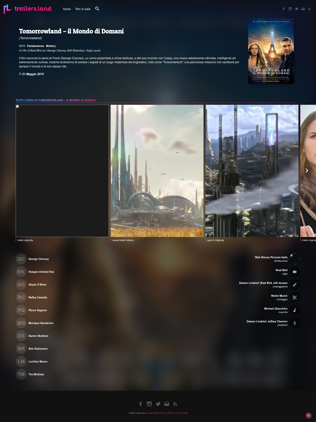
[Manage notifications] (308, 415)
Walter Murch (279, 295)
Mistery (51, 46)
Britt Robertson (38, 348)
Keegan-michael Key (41, 271)
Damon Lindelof (249, 283)
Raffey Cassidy (38, 297)
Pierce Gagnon (38, 310)
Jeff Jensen (280, 283)
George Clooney (39, 259)
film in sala (83, 9)
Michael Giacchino (275, 308)
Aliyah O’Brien (37, 284)
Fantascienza (35, 46)
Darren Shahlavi (38, 336)
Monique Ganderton (41, 323)
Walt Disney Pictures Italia (271, 257)
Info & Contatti (181, 412)
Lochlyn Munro (38, 361)
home (67, 9)
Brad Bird (281, 270)
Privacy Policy (167, 412)
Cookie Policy (153, 412)
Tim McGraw (36, 374)
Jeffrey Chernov (277, 321)
